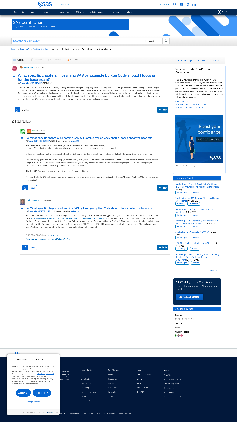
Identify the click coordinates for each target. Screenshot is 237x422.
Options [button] (20, 60)
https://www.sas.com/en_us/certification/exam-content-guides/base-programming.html (69, 218)
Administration (97, 12)
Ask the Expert (182, 192)
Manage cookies (33, 402)
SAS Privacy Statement (45, 374)
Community (19, 12)
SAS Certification (40, 49)
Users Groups (193, 204)
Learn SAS (24, 49)
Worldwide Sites (181, 4)
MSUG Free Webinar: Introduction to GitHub (194, 243)
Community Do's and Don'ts (187, 101)
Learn (33, 12)
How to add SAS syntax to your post (190, 104)
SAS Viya (80, 12)
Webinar (196, 192)
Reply (164, 110)
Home (13, 49)
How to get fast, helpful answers (189, 107)
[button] (15, 75)
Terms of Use (74, 414)
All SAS (163, 4)
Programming (48, 12)
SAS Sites (194, 4)
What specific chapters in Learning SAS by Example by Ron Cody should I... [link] (83, 49)
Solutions (114, 12)
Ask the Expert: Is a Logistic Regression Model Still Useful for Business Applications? (196, 222)
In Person (180, 204)
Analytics (64, 12)
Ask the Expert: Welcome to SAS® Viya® (192, 232)
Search (175, 4)
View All (213, 270)
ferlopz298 (28, 67)
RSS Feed (74, 59)
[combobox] (90, 41)
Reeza (34, 130)
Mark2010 (36, 200)
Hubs (128, 12)
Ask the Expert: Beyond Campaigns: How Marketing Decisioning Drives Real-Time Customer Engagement (197, 257)
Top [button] (18, 353)
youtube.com (52, 235)
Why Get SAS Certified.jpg (185, 166)
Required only (42, 392)
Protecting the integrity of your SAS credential (48, 239)
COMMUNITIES (64, 4)
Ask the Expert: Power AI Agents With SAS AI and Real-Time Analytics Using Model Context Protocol (197, 185)
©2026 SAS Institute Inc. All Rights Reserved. (114, 414)
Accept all (23, 392)
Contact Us (187, 4)
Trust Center (88, 414)
